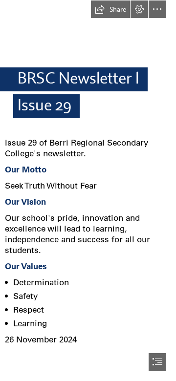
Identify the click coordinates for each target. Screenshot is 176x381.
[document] (88, 190)
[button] (110, 9)
